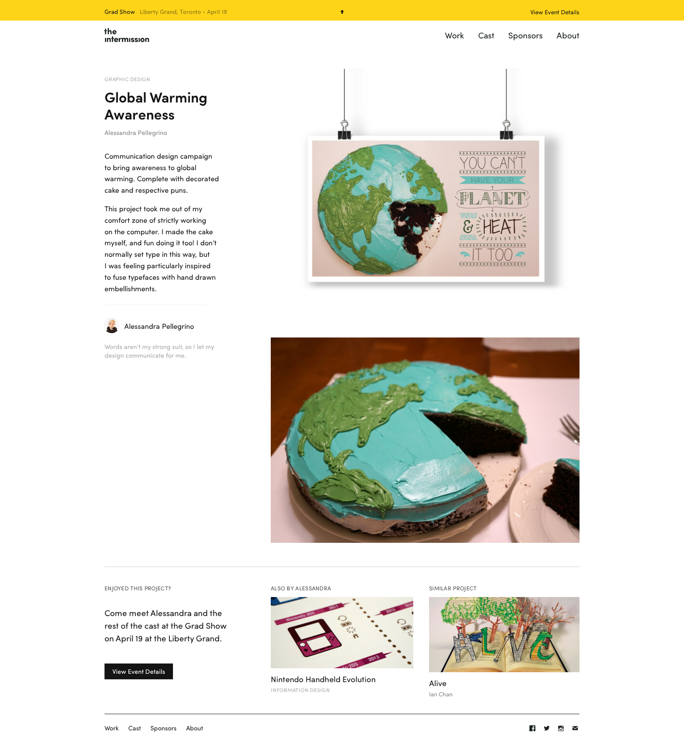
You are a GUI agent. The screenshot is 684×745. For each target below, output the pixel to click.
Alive (437, 683)
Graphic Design (127, 79)
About (568, 35)
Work (454, 35)
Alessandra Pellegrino (135, 132)
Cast (486, 35)
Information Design (300, 690)
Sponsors (525, 35)
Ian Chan (440, 694)
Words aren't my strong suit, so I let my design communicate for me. (159, 350)
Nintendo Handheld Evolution (323, 679)
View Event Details (138, 671)
